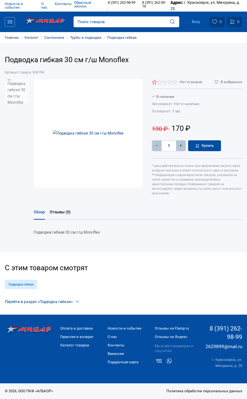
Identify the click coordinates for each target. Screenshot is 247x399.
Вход (196, 22)
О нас (112, 337)
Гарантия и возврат (77, 337)
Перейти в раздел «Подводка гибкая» (39, 301)
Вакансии (116, 354)
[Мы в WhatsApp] (169, 362)
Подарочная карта (123, 362)
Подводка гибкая (21, 284)
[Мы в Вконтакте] (159, 362)
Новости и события (124, 328)
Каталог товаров (74, 345)
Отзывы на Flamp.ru (172, 328)
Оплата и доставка (76, 328)
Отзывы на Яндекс (171, 337)
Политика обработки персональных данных (204, 391)
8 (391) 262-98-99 (226, 332)
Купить (208, 145)
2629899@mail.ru (224, 346)
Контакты (116, 345)
